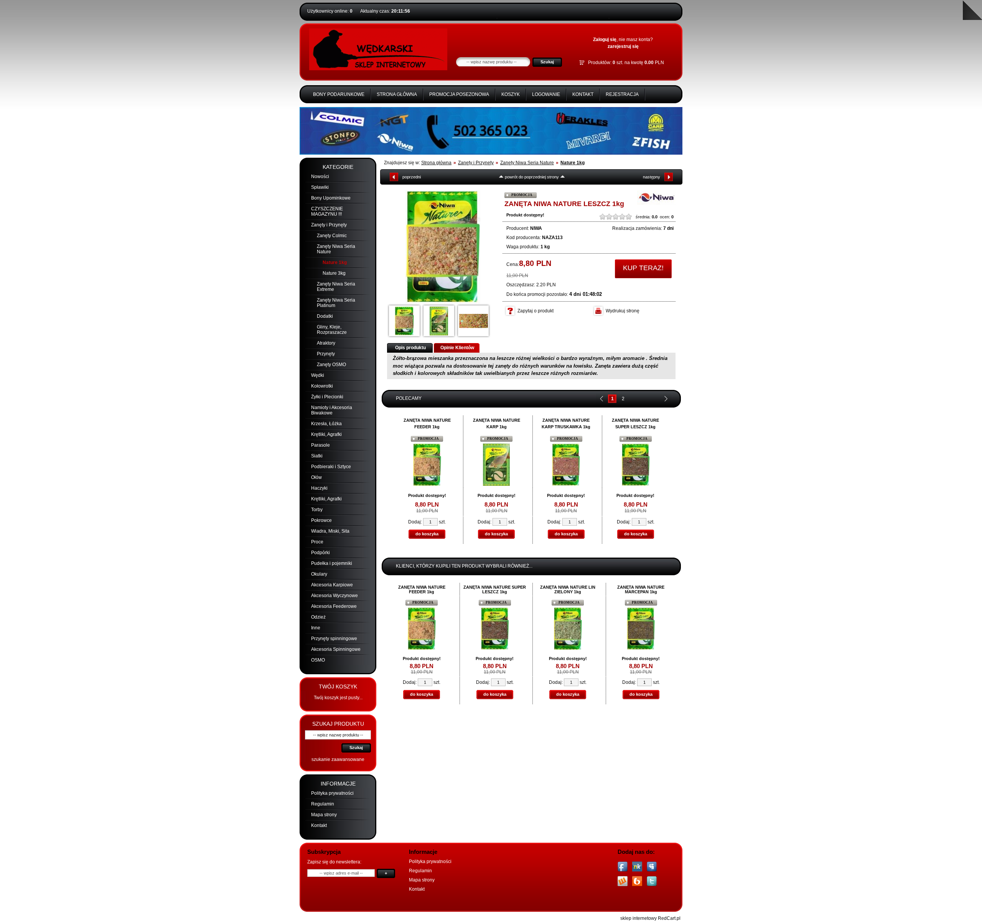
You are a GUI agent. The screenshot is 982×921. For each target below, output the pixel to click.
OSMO (318, 660)
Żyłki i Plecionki (327, 396)
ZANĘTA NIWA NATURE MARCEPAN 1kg (640, 589)
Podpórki (320, 552)
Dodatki (325, 316)
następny (651, 177)
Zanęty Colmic (332, 235)
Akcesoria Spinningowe (336, 649)
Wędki (317, 375)
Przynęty (326, 354)
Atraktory (326, 343)
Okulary (319, 574)
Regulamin (322, 804)
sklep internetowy (638, 918)
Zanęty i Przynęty (329, 225)
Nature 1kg (335, 262)
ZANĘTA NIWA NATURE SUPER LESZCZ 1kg (494, 589)
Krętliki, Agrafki (326, 434)
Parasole (320, 445)
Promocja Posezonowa (459, 94)
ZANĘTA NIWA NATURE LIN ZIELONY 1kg (567, 589)
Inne (315, 628)
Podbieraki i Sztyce (331, 466)
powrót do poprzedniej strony (532, 177)
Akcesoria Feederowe (334, 606)
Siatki (317, 456)
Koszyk (510, 94)
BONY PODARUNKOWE (338, 94)
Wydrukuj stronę (622, 311)
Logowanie (546, 94)
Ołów (316, 477)
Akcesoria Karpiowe (332, 585)
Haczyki (319, 488)
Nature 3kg (334, 273)
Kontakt (582, 94)
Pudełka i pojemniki (331, 563)
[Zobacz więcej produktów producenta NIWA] (656, 203)
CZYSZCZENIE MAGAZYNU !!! (327, 211)
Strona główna (397, 94)
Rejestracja (622, 94)
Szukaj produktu (338, 724)
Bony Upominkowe (331, 198)
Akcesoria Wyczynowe (334, 595)
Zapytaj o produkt (535, 311)
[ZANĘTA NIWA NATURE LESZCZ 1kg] (442, 247)
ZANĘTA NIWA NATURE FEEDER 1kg (421, 589)
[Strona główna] (378, 68)
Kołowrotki (322, 386)
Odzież (318, 617)
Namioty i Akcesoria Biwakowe (331, 410)
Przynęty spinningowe (334, 638)
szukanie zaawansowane (337, 759)
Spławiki (320, 187)
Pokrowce (321, 520)
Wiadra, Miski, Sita (330, 531)
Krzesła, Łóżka (326, 423)
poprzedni (411, 177)
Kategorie (338, 167)
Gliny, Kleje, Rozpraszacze (332, 329)
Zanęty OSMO (331, 364)
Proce (317, 542)
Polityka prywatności (332, 793)
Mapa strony (324, 814)
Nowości (320, 176)
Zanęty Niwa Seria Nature (527, 162)
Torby (317, 509)
